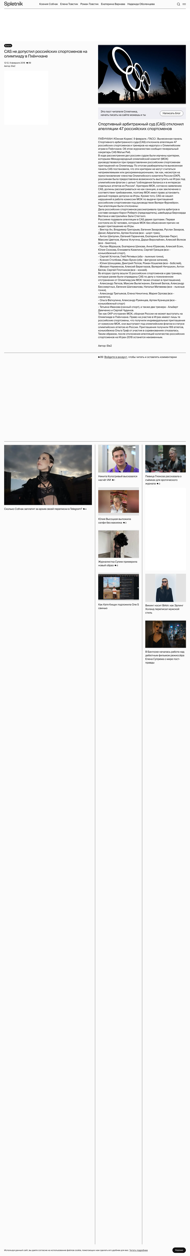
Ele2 (109, 346)
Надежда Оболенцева (141, 4)
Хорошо (179, 1250)
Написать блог (172, 113)
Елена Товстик (69, 4)
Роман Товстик (89, 4)
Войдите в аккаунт (115, 357)
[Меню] (184, 4)
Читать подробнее (138, 1250)
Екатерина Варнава (113, 4)
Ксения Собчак (48, 4)
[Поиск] (178, 4)
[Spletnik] (13, 4)
